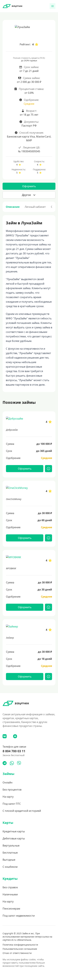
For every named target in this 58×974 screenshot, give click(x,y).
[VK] (5, 736)
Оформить (29, 186)
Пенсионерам (11, 908)
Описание (12, 207)
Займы (8, 774)
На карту (8, 796)
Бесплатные (10, 852)
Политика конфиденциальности (20, 944)
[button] (29, 194)
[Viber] (19, 763)
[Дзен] (15, 736)
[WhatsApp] (12, 763)
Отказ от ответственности (17, 953)
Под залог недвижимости (19, 915)
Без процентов (12, 789)
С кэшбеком (10, 867)
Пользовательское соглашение (20, 948)
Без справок (10, 887)
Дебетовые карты (14, 838)
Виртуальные (11, 845)
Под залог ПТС (12, 803)
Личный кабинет (35, 207)
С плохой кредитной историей (22, 811)
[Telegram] (5, 763)
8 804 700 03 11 (14, 751)
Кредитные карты (14, 831)
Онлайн (7, 782)
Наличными (10, 894)
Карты (8, 822)
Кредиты (10, 878)
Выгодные (9, 859)
